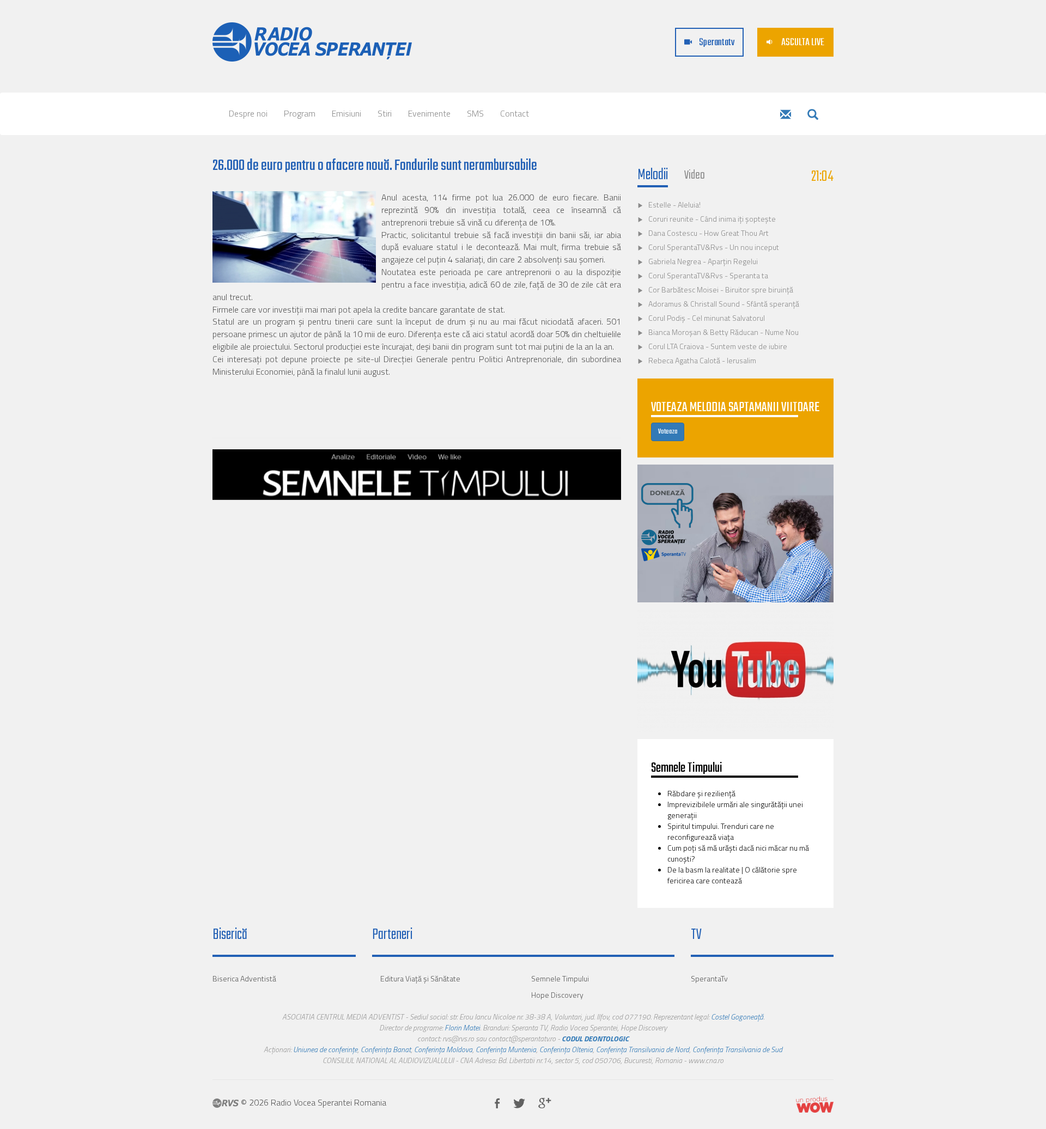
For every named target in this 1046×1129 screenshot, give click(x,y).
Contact (514, 113)
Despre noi (248, 113)
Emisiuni (346, 113)
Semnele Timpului (560, 978)
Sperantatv (715, 43)
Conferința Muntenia (506, 1049)
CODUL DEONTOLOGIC (595, 1038)
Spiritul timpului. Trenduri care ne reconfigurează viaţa (720, 831)
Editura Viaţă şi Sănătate (420, 978)
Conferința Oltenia (566, 1049)
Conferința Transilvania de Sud (737, 1049)
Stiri (385, 113)
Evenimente (429, 113)
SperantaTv (709, 978)
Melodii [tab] (652, 175)
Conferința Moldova (443, 1049)
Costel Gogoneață (737, 1016)
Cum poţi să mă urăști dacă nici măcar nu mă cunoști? (738, 853)
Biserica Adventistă (244, 978)
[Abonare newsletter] (785, 115)
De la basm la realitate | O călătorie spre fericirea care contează (732, 875)
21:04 (822, 176)
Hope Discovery (557, 994)
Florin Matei (462, 1027)
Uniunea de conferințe (325, 1049)
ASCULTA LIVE (802, 43)
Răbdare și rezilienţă (702, 793)
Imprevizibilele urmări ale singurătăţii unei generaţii (735, 809)
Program (299, 113)
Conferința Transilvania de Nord (642, 1049)
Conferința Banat (386, 1049)
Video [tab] (694, 175)
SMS (475, 113)
